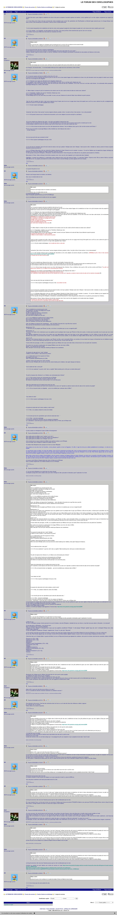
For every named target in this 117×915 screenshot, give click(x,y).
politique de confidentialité (70, 908)
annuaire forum (59, 908)
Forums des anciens (30, 7)
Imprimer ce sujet (8, 904)
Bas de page (9, 11)
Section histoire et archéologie (44, 7)
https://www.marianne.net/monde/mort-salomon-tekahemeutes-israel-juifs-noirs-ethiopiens (48, 867)
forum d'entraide (50, 908)
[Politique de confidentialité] (34, 913)
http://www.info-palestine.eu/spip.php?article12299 (69, 606)
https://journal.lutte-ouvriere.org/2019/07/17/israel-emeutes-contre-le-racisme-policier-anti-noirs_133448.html (52, 869)
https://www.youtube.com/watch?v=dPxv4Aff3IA (42, 254)
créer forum (43, 908)
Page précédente (97, 11)
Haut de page (9, 889)
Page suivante (107, 11)
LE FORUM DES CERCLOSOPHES (14, 7)
